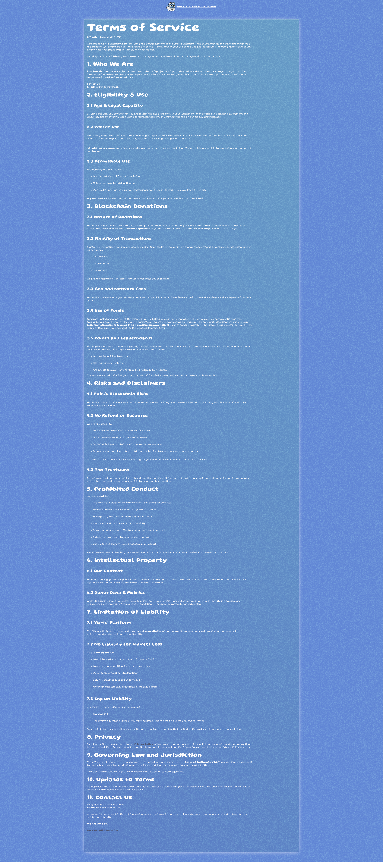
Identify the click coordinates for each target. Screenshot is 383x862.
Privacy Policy (143, 744)
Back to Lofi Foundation (196, 7)
